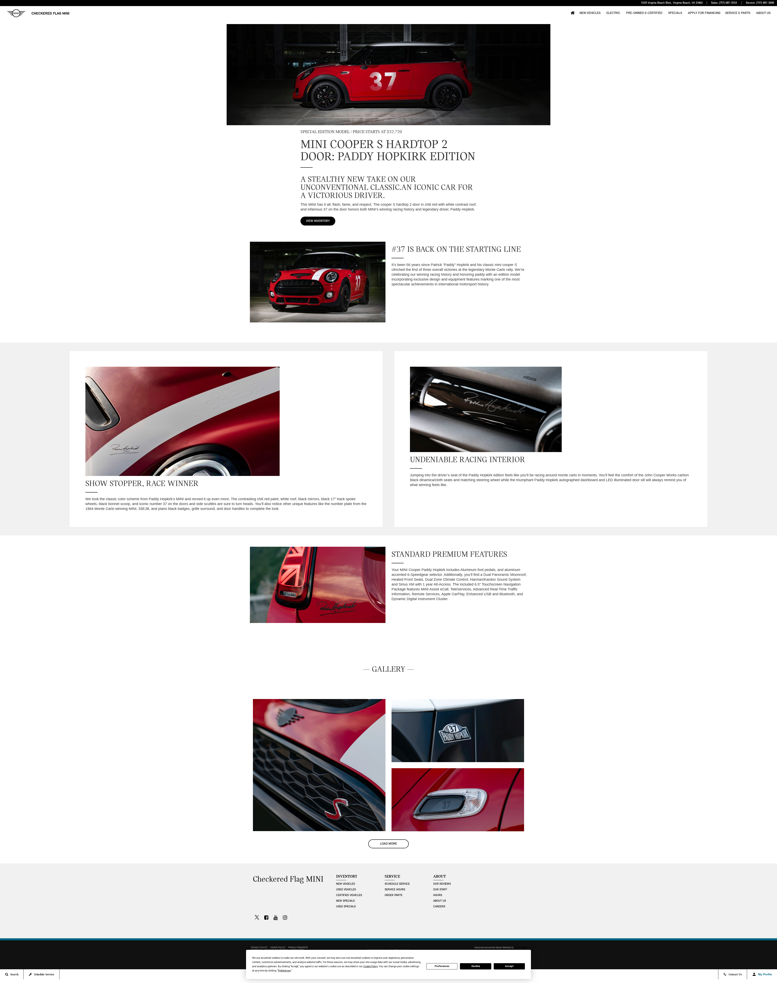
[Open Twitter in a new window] (257, 918)
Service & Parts (737, 13)
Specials (675, 13)
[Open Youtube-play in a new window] (276, 917)
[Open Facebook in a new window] (266, 917)
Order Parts (393, 895)
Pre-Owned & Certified (644, 13)
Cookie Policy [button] (370, 966)
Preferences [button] (284, 970)
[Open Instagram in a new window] (285, 917)
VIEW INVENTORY (318, 221)
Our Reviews (442, 884)
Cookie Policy (278, 948)
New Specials (345, 900)
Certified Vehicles (349, 895)
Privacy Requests (298, 948)
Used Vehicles (346, 889)
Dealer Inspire (520, 948)
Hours (437, 895)
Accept (509, 966)
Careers (439, 906)
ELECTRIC (613, 13)
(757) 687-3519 (728, 2)
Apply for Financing (704, 13)
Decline (475, 966)
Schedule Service (397, 884)
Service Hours (395, 889)
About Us (763, 13)
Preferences (442, 966)
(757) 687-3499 (765, 2)
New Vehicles (590, 13)
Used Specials (346, 906)
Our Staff (440, 889)
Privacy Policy (259, 948)
